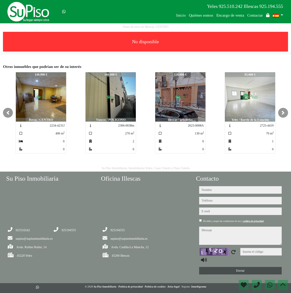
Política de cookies (155, 286)
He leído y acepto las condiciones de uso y (233, 221)
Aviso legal (173, 286)
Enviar (240, 270)
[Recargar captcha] (233, 252)
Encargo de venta (230, 15)
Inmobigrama (198, 286)
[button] (8, 113)
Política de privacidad (130, 286)
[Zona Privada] (267, 15)
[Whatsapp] (64, 11)
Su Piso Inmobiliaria (105, 286)
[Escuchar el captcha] (204, 260)
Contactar (255, 15)
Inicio (181, 15)
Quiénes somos (201, 15)
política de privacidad (253, 221)
